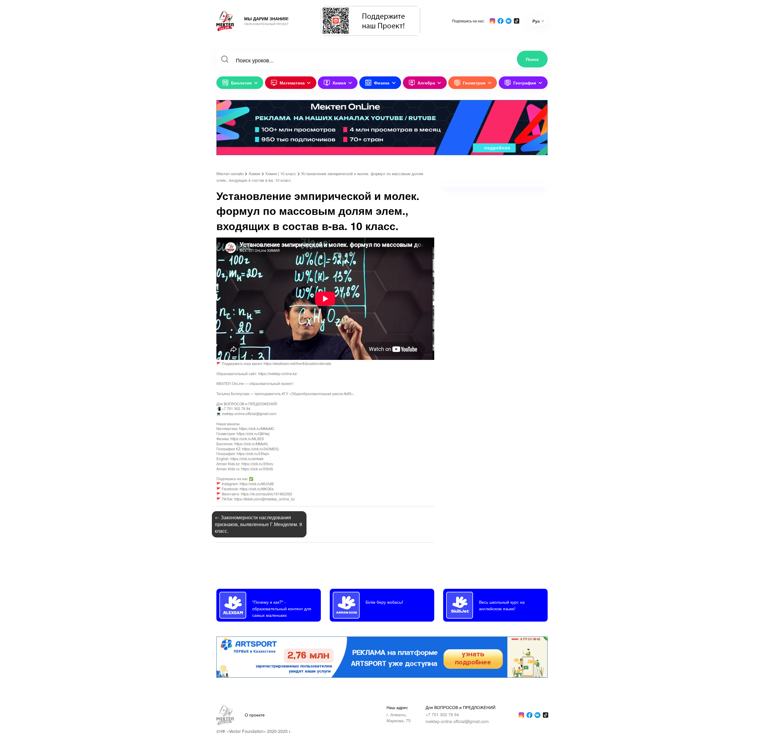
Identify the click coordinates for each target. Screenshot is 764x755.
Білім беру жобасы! (384, 602)
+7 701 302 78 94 (442, 714)
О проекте (255, 715)
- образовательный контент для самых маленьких (281, 608)
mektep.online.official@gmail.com (457, 721)
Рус (536, 21)
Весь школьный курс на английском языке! (502, 605)
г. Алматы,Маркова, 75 (398, 717)
